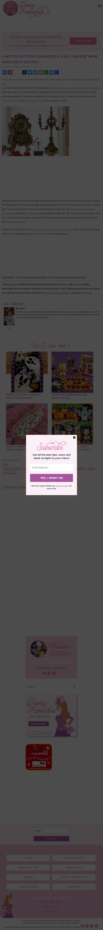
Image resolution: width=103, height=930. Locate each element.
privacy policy (62, 486)
